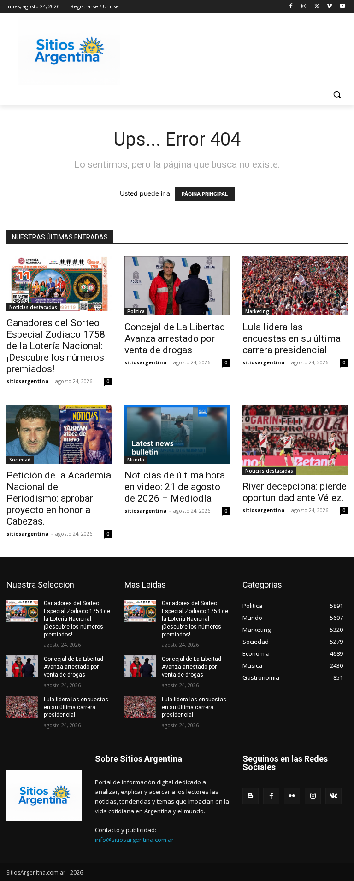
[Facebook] (291, 6)
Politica (136, 311)
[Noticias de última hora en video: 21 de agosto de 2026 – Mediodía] (177, 434)
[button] (337, 94)
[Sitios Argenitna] (44, 795)
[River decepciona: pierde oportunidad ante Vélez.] (295, 440)
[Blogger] (250, 796)
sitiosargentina (27, 381)
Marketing (257, 311)
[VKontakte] (333, 796)
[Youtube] (342, 6)
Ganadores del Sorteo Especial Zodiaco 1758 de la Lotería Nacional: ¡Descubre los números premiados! (55, 345)
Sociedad (20, 459)
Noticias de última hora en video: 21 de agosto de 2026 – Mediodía (174, 487)
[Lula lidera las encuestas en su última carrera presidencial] (295, 285)
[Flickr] (292, 796)
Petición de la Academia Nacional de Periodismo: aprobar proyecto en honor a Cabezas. (58, 498)
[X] (317, 6)
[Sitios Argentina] (69, 51)
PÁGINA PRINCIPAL (205, 194)
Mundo (135, 459)
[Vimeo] (329, 6)
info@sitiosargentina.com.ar (134, 839)
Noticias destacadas (33, 307)
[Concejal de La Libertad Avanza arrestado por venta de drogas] (177, 285)
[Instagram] (304, 6)
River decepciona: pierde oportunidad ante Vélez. (294, 492)
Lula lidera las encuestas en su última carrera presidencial (291, 338)
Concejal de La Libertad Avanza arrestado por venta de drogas (174, 338)
